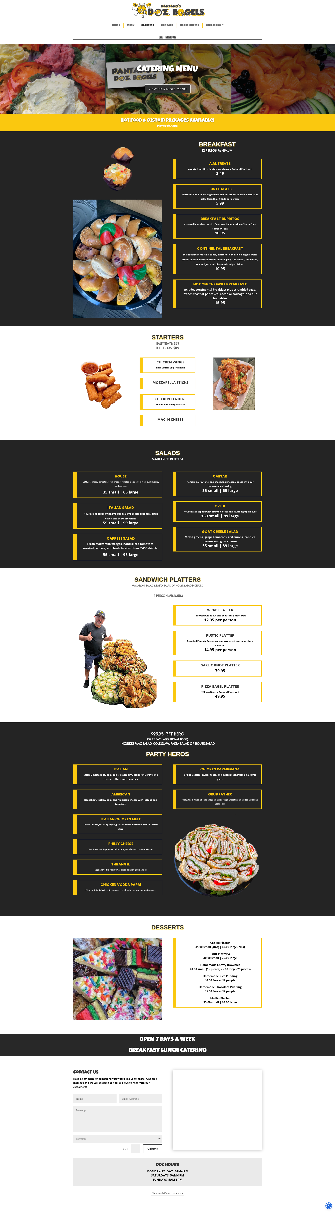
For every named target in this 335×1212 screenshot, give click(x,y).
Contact (167, 25)
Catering (147, 25)
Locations (213, 25)
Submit (152, 1149)
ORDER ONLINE (189, 25)
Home (116, 25)
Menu (131, 25)
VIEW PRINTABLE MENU (167, 88)
